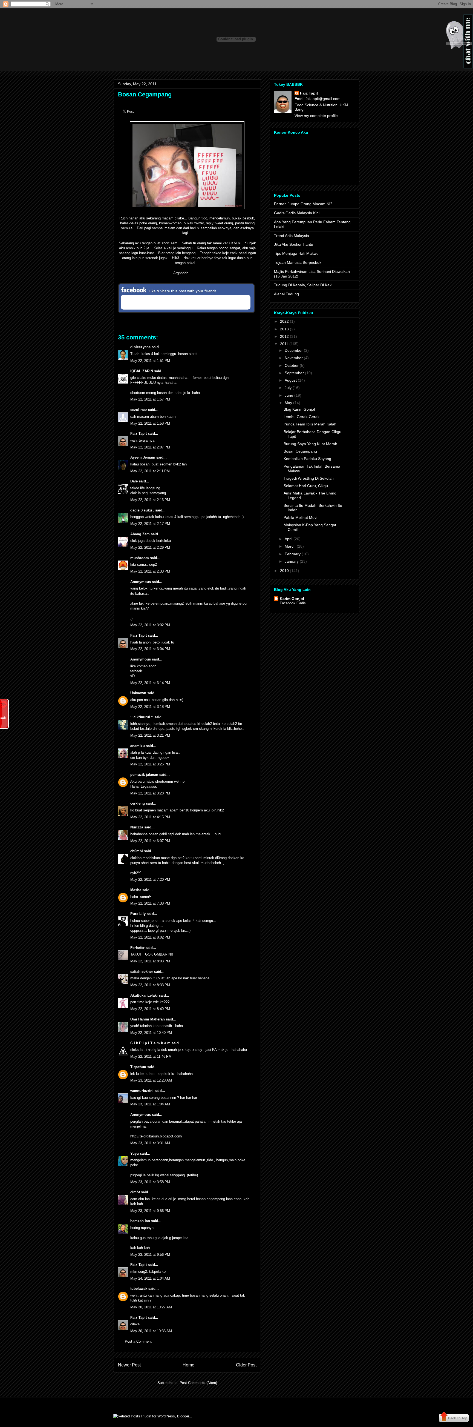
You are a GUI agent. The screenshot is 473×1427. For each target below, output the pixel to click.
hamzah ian (140, 1221)
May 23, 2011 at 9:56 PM (150, 1211)
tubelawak (138, 1288)
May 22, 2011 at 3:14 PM (150, 683)
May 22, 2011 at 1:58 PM (150, 423)
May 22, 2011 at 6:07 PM (150, 841)
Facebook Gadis (293, 603)
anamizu (137, 746)
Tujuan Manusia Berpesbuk (297, 262)
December (294, 350)
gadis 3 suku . (142, 510)
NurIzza (136, 827)
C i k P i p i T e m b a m (150, 1043)
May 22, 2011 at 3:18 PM (150, 707)
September (294, 373)
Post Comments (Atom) (198, 1383)
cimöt (135, 1192)
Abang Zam (140, 534)
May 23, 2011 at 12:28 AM (151, 1080)
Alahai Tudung (286, 294)
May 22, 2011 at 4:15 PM (150, 817)
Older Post (246, 1365)
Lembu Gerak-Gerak (301, 416)
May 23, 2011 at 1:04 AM (150, 1104)
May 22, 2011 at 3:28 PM (150, 793)
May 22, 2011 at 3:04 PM (150, 649)
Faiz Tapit (138, 433)
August (291, 380)
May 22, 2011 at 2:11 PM (150, 471)
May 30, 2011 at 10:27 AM (151, 1307)
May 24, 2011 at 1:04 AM (150, 1278)
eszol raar (138, 410)
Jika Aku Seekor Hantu (293, 244)
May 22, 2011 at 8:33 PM (150, 985)
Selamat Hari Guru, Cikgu (306, 486)
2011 (284, 344)
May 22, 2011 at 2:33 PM (150, 571)
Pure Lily (138, 914)
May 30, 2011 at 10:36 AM (151, 1331)
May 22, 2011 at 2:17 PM (150, 524)
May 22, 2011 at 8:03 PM (150, 961)
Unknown (138, 693)
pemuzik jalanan (144, 775)
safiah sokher (141, 972)
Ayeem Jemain (142, 457)
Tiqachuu (138, 1067)
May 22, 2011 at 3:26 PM (150, 764)
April (288, 539)
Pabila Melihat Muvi (300, 517)
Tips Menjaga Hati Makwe (296, 253)
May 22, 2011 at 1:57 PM (150, 399)
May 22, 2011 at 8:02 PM (150, 937)
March (290, 546)
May (288, 403)
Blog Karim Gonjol (299, 409)
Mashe (135, 890)
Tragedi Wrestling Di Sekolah (309, 478)
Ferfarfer (137, 948)
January (292, 561)
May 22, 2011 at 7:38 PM (150, 903)
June (289, 395)
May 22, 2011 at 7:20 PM (150, 879)
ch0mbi (136, 851)
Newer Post (129, 1365)
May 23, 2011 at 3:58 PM (150, 1182)
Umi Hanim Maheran (147, 1019)
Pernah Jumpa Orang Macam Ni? (303, 204)
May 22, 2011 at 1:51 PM (150, 361)
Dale (134, 481)
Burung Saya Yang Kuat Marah (310, 444)
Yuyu (134, 1153)
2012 (284, 336)
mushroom (139, 558)
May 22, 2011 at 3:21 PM (150, 735)
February (293, 554)
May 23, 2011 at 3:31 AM (150, 1143)
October (292, 365)
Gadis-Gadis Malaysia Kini (296, 213)
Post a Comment (138, 1341)
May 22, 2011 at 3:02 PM (150, 625)
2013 (284, 329)
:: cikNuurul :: (141, 717)
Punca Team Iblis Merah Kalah (310, 424)
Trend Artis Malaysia (291, 235)
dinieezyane (140, 347)
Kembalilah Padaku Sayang (307, 458)
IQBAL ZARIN (141, 371)
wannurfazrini (142, 1091)
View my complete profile (316, 115)
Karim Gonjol (292, 598)
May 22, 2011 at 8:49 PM (150, 1009)
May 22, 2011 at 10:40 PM (151, 1033)
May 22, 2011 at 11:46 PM (151, 1056)
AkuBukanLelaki (144, 995)
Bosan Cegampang (145, 94)
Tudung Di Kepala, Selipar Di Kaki (303, 285)
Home (188, 1365)
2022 (284, 321)
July (288, 387)
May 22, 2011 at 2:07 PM (150, 447)
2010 (284, 570)
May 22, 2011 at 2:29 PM (150, 547)
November (294, 358)
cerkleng (137, 803)
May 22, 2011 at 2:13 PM (150, 500)
